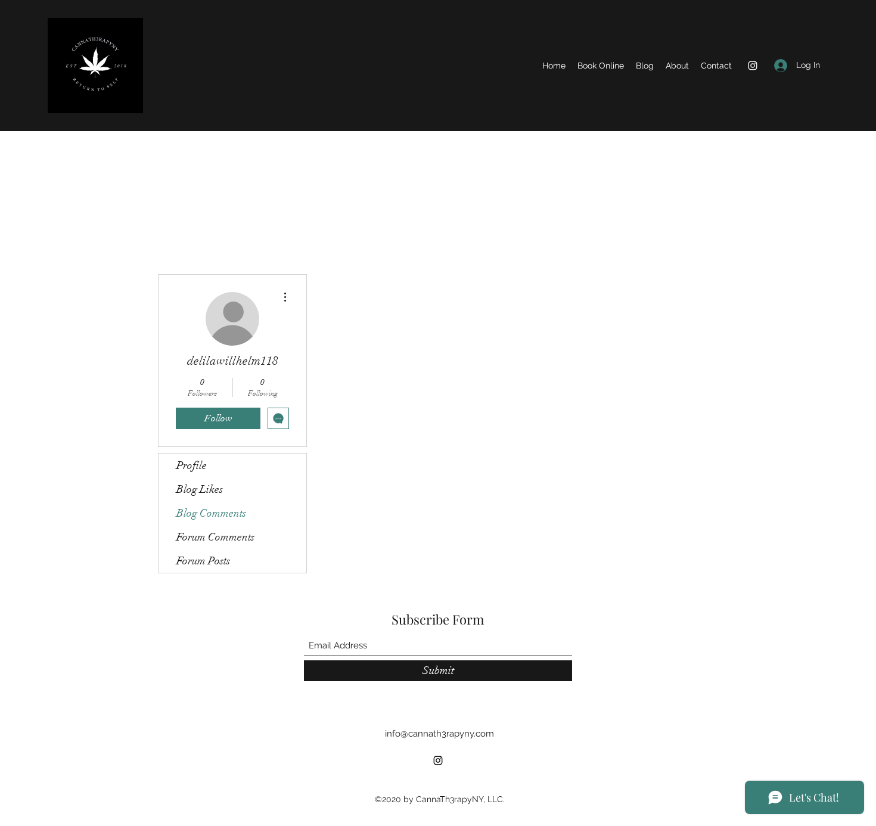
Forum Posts (203, 560)
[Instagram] (753, 66)
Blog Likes (199, 489)
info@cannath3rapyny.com (439, 733)
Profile (191, 465)
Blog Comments (211, 513)
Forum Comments (215, 537)
